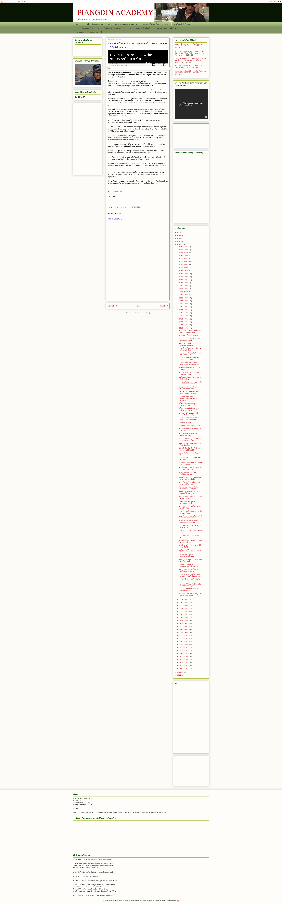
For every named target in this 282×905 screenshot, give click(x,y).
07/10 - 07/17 (184, 319)
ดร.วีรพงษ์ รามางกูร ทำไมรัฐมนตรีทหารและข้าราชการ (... (190, 594)
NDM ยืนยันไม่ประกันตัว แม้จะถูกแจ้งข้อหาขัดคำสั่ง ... (190, 339)
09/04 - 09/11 (184, 295)
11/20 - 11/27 (183, 262)
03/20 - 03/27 (184, 635)
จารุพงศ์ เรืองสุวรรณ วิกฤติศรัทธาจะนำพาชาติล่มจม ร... (190, 580)
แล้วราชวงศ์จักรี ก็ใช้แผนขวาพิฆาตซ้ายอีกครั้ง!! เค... (189, 590)
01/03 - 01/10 (184, 668)
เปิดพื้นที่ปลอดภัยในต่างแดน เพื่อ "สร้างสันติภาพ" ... (189, 368)
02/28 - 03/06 (184, 644)
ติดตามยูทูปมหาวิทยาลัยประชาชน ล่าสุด (122, 24)
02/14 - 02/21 (184, 650)
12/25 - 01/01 (184, 247)
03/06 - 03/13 (184, 641)
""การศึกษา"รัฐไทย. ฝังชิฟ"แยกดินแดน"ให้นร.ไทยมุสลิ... (190, 585)
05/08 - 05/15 (184, 614)
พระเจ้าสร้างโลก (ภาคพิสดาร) (189, 335)
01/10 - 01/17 (184, 665)
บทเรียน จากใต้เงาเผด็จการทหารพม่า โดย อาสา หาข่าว (190, 551)
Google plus (163, 64)
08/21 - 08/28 (184, 301)
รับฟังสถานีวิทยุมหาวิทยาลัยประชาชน (155, 24)
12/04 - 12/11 (184, 256)
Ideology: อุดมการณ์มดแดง (167, 28)
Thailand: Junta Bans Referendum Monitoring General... (188, 398)
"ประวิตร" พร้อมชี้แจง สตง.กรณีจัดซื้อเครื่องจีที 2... (190, 546)
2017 (179, 241)
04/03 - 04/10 (184, 629)
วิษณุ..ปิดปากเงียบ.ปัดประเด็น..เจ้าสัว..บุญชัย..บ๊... (190, 512)
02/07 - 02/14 (184, 653)
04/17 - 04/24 (184, 623)
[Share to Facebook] (138, 207)
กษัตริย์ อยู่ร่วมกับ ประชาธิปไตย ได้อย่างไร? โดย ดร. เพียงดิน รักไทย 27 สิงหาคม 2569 (191, 45)
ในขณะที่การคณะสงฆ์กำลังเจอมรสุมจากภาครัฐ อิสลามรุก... (189, 575)
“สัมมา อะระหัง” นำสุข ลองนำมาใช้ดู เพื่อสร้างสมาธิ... (190, 444)
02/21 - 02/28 (184, 647)
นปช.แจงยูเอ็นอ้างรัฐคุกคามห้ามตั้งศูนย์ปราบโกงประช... (190, 541)
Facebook (154, 64)
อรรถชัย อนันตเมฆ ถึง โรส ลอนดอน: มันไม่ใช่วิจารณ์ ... (189, 565)
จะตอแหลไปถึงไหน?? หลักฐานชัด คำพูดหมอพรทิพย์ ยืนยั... (190, 383)
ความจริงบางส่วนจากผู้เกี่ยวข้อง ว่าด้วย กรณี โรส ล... (190, 483)
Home (77, 24)
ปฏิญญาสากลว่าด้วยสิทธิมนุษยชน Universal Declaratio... (190, 344)
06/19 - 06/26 (184, 328)
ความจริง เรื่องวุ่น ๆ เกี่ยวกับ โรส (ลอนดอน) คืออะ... (189, 434)
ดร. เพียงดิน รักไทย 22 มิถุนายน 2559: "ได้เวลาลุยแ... (189, 359)
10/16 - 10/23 (184, 277)
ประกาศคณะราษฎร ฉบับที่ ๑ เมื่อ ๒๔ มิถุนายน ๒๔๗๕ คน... (190, 331)
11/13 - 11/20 (183, 265)
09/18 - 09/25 (184, 289)
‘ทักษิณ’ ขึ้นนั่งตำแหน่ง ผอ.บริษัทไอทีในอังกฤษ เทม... (189, 473)
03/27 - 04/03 (184, 632)
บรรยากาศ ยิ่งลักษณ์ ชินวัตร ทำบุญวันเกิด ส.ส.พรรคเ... (190, 373)
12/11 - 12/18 (184, 253)
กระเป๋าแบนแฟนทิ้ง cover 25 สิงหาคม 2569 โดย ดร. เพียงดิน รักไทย (189, 66)
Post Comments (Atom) (142, 313)
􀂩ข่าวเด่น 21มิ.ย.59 (185, 423)
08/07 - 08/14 (184, 307)
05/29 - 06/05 (184, 605)
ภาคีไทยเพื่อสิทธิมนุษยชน (94, 24)
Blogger (177, 900)
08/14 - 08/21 (184, 304)
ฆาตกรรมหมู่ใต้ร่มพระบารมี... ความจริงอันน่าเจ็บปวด (189, 502)
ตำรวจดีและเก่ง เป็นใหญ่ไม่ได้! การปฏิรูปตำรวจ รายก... (190, 468)
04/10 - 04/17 (184, 626)
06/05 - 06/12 (184, 602)
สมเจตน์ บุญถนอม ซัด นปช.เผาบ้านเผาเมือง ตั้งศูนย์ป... (189, 493)
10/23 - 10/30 (184, 274)
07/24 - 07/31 (184, 313)
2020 (179, 232)
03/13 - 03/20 (184, 638)
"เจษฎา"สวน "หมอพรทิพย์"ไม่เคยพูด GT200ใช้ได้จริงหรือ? (190, 388)
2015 (179, 672)
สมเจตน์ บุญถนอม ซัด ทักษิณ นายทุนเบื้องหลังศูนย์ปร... (188, 488)
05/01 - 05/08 (184, 617)
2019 (179, 235)
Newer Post (112, 306)
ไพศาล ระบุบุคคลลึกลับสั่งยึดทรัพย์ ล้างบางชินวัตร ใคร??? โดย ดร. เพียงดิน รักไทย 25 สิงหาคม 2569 (190, 60)
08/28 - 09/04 (184, 298)
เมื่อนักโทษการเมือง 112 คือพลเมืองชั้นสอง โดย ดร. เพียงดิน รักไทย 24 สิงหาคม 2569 (191, 72)
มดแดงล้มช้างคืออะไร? (144, 28)
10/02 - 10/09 (184, 283)
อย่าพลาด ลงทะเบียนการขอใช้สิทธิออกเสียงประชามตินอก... (190, 463)
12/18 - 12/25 (184, 250)
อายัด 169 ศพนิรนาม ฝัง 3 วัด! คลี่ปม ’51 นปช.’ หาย (190, 354)
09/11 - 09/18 (184, 292)
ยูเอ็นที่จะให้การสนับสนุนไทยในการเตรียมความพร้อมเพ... (189, 393)
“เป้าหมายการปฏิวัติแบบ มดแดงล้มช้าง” (89, 32)
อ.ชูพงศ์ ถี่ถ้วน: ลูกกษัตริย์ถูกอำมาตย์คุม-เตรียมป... (188, 556)
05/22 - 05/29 (184, 608)
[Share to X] (136, 207)
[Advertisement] (137, 285)
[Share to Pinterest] (140, 207)
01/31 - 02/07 (184, 656)
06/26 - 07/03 (184, 325)
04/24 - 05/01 (184, 620)
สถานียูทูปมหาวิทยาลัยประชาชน (87, 28)
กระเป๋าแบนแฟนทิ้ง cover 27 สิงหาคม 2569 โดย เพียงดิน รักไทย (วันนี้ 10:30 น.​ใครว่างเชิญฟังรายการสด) (191, 53)
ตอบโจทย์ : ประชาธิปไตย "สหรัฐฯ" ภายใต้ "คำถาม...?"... (190, 507)
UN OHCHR (117, 192)
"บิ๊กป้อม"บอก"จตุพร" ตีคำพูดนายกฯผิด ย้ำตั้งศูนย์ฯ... (190, 560)
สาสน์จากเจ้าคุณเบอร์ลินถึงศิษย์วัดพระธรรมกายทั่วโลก (190, 439)
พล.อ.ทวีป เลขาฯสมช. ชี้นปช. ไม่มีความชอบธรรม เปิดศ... (190, 517)
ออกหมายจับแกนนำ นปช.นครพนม (190, 426)
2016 (179, 244)
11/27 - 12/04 (184, 259)
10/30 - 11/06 (184, 271)
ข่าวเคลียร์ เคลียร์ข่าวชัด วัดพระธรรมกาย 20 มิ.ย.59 (190, 449)
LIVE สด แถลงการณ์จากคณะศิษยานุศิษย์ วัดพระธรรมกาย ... (190, 363)
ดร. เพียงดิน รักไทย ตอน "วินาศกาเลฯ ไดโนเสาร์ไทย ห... (189, 419)
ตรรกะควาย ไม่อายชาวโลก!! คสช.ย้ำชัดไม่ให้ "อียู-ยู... (188, 414)
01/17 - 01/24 (184, 662)
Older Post (164, 306)
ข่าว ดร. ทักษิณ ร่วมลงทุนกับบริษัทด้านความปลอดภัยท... (190, 497)
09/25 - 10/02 (184, 286)
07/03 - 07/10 (184, 322)
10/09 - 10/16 (184, 280)
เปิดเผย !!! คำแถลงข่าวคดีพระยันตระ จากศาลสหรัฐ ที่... (190, 478)
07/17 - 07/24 (184, 316)
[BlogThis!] (134, 207)
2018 (179, 238)
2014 (179, 675)
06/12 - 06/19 (184, 599)
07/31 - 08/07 (184, 310)
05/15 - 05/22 (184, 611)
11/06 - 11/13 (183, 268)
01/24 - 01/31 (184, 659)
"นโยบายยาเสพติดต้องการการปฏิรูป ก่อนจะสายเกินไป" (189, 404)
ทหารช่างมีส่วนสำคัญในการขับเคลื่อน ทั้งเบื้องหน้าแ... (189, 570)
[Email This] (132, 207)
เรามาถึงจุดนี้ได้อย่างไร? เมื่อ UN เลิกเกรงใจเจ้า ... (190, 349)
